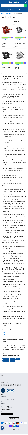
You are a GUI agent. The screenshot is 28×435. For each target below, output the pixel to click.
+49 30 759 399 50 (6, 398)
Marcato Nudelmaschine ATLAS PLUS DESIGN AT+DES (20, 43)
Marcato (3, 46)
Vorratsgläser (12, 360)
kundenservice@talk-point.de (7, 401)
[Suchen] (25, 5)
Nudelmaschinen (6, 358)
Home (2, 13)
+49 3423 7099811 (6, 409)
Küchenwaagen (5, 360)
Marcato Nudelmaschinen (15, 358)
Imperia (5, 334)
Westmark (5, 336)
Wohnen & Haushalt (9, 13)
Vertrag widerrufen (7, 414)
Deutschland (13, 418)
